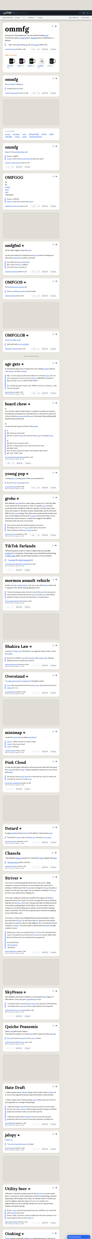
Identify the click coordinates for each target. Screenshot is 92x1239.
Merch (54, 49)
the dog (15, 487)
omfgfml (7, 272)
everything (31, 737)
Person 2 (9, 159)
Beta (51, 898)
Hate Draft (8, 1123)
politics (16, 925)
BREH (27, 344)
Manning (28, 1117)
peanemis (23, 1038)
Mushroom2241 (20, 1042)
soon (16, 513)
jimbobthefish (15, 272)
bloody (29, 530)
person (13, 478)
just (15, 483)
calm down (47, 837)
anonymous (14, 841)
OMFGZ (44, 134)
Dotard (7, 841)
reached (12, 560)
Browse (17, 18)
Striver (7, 951)
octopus (21, 287)
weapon (19, 858)
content (46, 369)
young (20, 483)
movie (33, 1038)
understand (11, 681)
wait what (21, 291)
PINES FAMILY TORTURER (21, 564)
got (22, 262)
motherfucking (19, 152)
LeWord (13, 751)
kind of (45, 585)
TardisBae (13, 866)
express (33, 38)
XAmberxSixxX (15, 93)
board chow (8, 457)
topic (18, 681)
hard (34, 999)
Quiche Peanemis (9, 1042)
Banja (13, 392)
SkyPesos (7, 1010)
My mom (11, 862)
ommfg (7, 49)
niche (11, 1031)
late (32, 478)
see (18, 88)
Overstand (8, 692)
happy (26, 776)
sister (37, 685)
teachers (16, 258)
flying (42, 858)
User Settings (85, 18)
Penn (36, 935)
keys (38, 436)
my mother (11, 84)
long (25, 833)
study (20, 920)
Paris (33, 1004)
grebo (6, 534)
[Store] (83, 13)
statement (25, 681)
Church (34, 595)
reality (10, 772)
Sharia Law (17, 651)
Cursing (40, 18)
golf (41, 1196)
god (46, 35)
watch (25, 371)
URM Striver (14, 951)
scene (44, 506)
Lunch (29, 250)
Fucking (7, 187)
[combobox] (48, 13)
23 (27, 483)
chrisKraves (15, 349)
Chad (22, 1107)
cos (26, 45)
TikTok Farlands (9, 564)
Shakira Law (8, 664)
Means (7, 152)
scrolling (8, 553)
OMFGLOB (7, 349)
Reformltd (16, 664)
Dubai (32, 658)
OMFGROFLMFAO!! (35, 137)
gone (19, 903)
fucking (12, 287)
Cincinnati (23, 1109)
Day (44, 595)
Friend (9, 742)
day (38, 1193)
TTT (37, 932)
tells (19, 737)
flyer (44, 997)
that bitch (23, 159)
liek (18, 45)
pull (12, 1144)
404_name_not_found (18, 1010)
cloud (29, 779)
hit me (16, 862)
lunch (35, 255)
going (18, 837)
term (12, 585)
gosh (16, 287)
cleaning (13, 1213)
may (29, 888)
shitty (8, 1140)
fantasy (24, 1092)
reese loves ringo (16, 206)
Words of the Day (8, 18)
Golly (6, 192)
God (21, 84)
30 (29, 1218)
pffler (13, 1123)
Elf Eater (15, 692)
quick (23, 38)
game (47, 376)
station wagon (23, 585)
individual (14, 833)
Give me (9, 1038)
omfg (24, 134)
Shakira (41, 658)
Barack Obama (13, 945)
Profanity (31, 18)
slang (17, 503)
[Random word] (79, 13)
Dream (47, 925)
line (41, 592)
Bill (8, 386)
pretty (22, 776)
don (25, 1006)
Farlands (26, 560)
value (28, 999)
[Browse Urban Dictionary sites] (9, 13)
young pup (8, 487)
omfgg (17, 137)
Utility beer (8, 1222)
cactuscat (13, 534)
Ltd (32, 651)
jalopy (6, 1148)
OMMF (51, 134)
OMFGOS (7, 296)
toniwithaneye (16, 783)
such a (36, 45)
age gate (7, 392)
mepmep (13, 49)
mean (31, 202)
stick (51, 436)
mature (10, 371)
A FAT (19, 344)
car (11, 1140)
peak (54, 1034)
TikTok (20, 560)
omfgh (24, 137)
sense (50, 833)
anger (51, 1092)
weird (9, 556)
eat (31, 416)
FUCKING (13, 340)
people (35, 426)
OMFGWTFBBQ (34, 134)
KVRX (21, 601)
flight (28, 1004)
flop (55, 858)
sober (22, 770)
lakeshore (15, 1222)
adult (23, 478)
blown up (32, 837)
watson (12, 1148)
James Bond (18, 1144)
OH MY (7, 340)
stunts (24, 1144)
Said (13, 556)
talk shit (29, 159)
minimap (7, 751)
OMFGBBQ (8, 137)
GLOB (18, 340)
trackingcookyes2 (15, 163)
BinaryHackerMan (18, 457)
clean (21, 436)
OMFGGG (7, 206)
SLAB (23, 344)
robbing (9, 688)
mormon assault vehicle (11, 601)
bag (19, 265)
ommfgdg (16, 134)
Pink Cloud (8, 783)
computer (20, 416)
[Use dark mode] (87, 13)
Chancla (7, 866)
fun (37, 920)
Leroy (8, 685)
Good (7, 190)
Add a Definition (74, 18)
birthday (33, 378)
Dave (15, 1210)
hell (20, 202)
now (25, 530)
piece (31, 1034)
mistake (9, 654)
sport (35, 1100)
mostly (15, 737)
